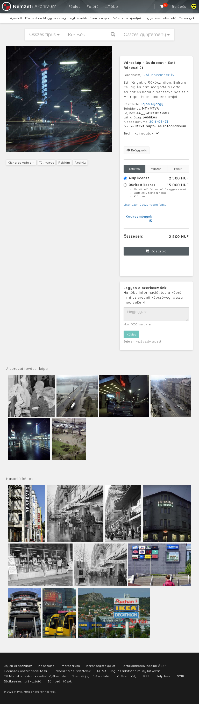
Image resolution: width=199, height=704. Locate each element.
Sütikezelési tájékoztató (22, 681)
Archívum (34, 6)
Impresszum (70, 666)
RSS (146, 676)
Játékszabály (126, 676)
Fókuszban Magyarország (45, 18)
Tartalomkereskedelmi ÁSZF (144, 666)
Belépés (179, 6)
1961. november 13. (159, 75)
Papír (178, 169)
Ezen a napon (100, 18)
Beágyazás (138, 150)
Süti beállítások (60, 681)
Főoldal (75, 6)
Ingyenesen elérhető (160, 18)
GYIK (180, 676)
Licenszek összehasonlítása (145, 204)
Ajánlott (16, 18)
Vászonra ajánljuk (127, 18)
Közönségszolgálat (101, 666)
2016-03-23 (158, 122)
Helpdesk (163, 676)
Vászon (156, 169)
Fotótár (93, 6)
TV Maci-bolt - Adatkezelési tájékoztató (35, 676)
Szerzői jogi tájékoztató (90, 676)
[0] (162, 6)
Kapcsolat (46, 666)
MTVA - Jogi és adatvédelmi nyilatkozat (128, 671)
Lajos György (152, 104)
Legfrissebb (78, 18)
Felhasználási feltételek (72, 671)
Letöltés (134, 169)
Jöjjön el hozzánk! (18, 666)
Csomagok (187, 18)
